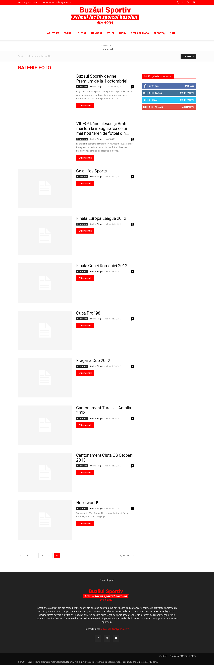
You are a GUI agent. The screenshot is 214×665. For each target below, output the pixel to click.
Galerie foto (32, 56)
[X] (188, 2)
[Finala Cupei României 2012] (45, 283)
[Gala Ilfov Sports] (45, 188)
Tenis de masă (140, 33)
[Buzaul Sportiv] (107, 16)
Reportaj (160, 33)
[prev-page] (20, 555)
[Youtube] (193, 2)
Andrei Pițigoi (96, 86)
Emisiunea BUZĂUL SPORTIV (183, 656)
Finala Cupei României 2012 (101, 265)
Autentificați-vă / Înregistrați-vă (57, 2)
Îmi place (189, 86)
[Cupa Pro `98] (45, 330)
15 (49, 555)
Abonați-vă (188, 107)
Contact (163, 656)
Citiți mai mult (85, 105)
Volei (110, 33)
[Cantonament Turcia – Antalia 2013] (45, 425)
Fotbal (68, 33)
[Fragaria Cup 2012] (45, 377)
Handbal (96, 33)
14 (41, 555)
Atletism (53, 33)
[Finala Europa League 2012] (45, 235)
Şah (172, 33)
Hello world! (87, 502)
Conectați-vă (187, 93)
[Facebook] (182, 2)
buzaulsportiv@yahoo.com (114, 629)
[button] (177, 2)
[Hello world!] (45, 520)
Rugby (122, 33)
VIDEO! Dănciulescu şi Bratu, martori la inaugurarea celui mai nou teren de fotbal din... (102, 128)
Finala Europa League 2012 (101, 218)
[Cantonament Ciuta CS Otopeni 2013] (45, 472)
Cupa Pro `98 (88, 313)
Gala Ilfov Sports (91, 171)
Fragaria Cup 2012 (93, 360)
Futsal (82, 33)
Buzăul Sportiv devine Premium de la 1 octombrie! (101, 79)
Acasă (20, 56)
